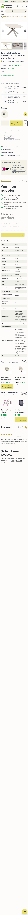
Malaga (22, 61)
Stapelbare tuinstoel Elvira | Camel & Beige (6, 378)
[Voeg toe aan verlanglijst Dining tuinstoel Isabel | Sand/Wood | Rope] (24, 372)
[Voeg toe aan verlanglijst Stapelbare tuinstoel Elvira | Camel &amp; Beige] (10, 372)
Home (2, 14)
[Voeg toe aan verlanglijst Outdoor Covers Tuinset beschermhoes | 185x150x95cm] (10, 405)
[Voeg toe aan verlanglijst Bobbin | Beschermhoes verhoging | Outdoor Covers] (24, 405)
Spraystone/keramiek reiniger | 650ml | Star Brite (14, 96)
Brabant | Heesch (9, 138)
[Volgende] (25, 30)
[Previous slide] (22, 361)
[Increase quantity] (7, 123)
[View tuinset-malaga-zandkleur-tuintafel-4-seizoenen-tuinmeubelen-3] (17, 46)
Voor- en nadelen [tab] (6, 181)
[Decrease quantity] (2, 123)
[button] (3, 61)
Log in (12, 460)
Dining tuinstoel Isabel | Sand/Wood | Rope (20, 378)
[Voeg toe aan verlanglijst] (26, 123)
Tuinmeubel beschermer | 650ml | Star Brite (14, 92)
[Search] (25, 11)
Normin (12, 61)
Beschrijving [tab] (16, 181)
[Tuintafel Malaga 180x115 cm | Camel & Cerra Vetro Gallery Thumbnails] (14, 46)
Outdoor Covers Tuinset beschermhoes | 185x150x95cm (14, 87)
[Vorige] (3, 30)
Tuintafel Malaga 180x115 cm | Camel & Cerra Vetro (14, 17)
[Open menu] (2, 11)
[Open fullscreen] (14, 30)
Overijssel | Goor (9, 136)
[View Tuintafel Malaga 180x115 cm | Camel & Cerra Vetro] (6, 46)
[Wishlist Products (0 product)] (17, 6)
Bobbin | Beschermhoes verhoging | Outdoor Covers (14, 101)
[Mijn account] (22, 6)
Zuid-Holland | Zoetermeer (12, 140)
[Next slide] (25, 114)
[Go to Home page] (6, 6)
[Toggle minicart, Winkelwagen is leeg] (26, 6)
